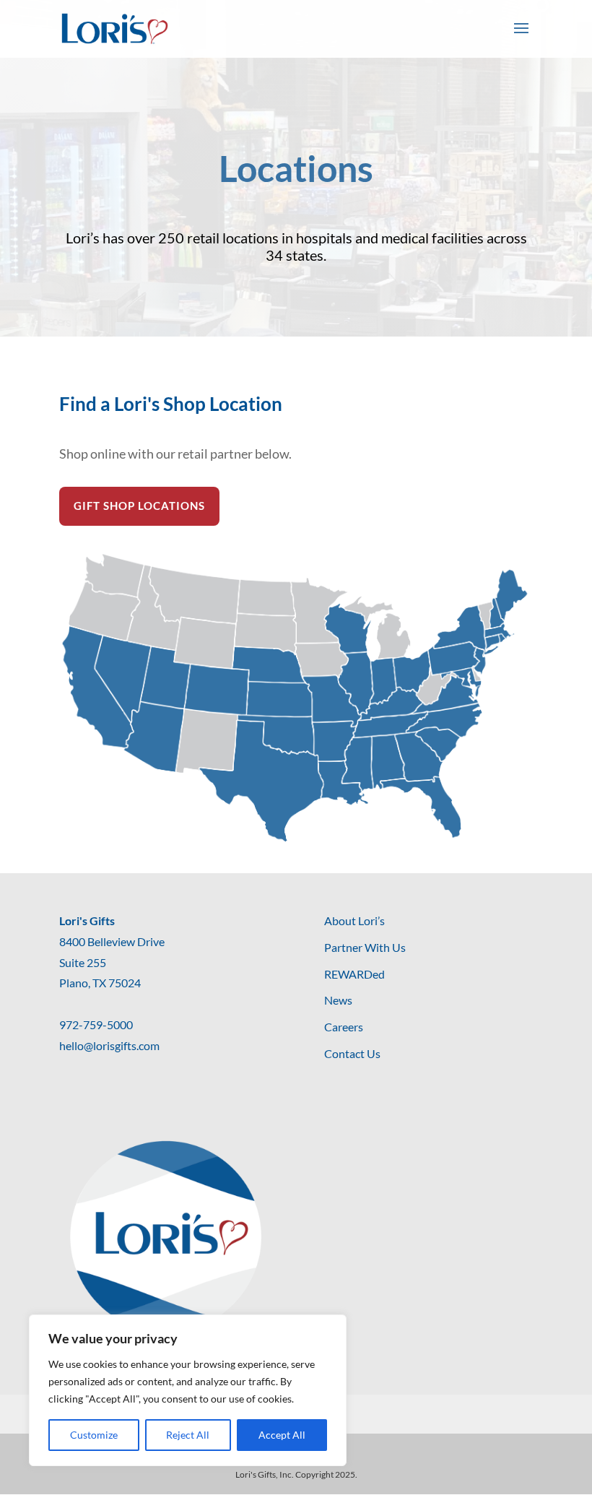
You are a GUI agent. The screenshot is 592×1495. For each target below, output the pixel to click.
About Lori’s (354, 920)
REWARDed (354, 974)
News (338, 1000)
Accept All (281, 1435)
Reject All (187, 1435)
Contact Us (352, 1053)
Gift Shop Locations (139, 505)
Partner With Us (365, 947)
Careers (343, 1027)
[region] (188, 1390)
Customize (94, 1435)
